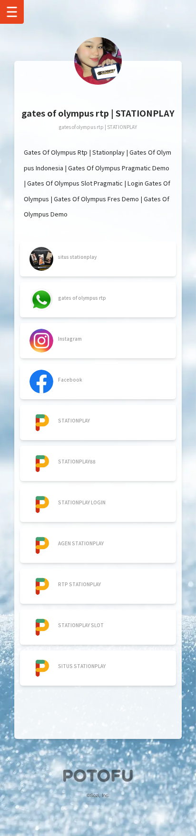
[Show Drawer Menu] (12, 12)
